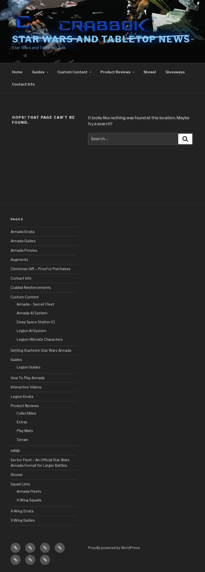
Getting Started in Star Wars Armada (40, 350)
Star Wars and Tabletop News (101, 39)
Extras (22, 422)
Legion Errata (21, 396)
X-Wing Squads (29, 500)
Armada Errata (22, 231)
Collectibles (26, 413)
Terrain (22, 440)
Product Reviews (115, 72)
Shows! (150, 72)
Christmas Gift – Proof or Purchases (40, 269)
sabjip (15, 450)
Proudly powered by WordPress (114, 548)
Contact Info (23, 84)
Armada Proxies (23, 250)
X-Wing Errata (22, 511)
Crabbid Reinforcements (30, 287)
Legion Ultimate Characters (39, 339)
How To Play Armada (27, 378)
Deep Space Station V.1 (35, 322)
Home (17, 72)
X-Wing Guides (22, 520)
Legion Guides (28, 367)
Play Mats (24, 431)
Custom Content (73, 72)
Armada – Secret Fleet (35, 304)
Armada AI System (32, 313)
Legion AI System (31, 331)
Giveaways (175, 72)
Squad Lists (20, 484)
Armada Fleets (28, 491)
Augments (19, 259)
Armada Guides (23, 241)
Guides (38, 72)
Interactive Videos (26, 387)
